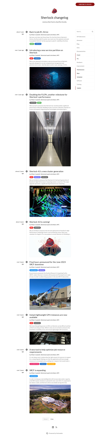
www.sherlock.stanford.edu (54, 22)
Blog (78, 44)
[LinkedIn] (54, 427)
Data (78, 47)
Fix (78, 58)
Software (79, 80)
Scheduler (79, 77)
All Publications (81, 36)
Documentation (81, 51)
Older (52, 419)
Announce (79, 40)
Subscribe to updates (85, 4)
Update (79, 88)
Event (78, 55)
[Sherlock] (54, 11)
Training (79, 84)
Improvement (80, 66)
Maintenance (80, 69)
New (78, 73)
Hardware (79, 62)
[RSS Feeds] (56, 427)
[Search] (92, 31)
